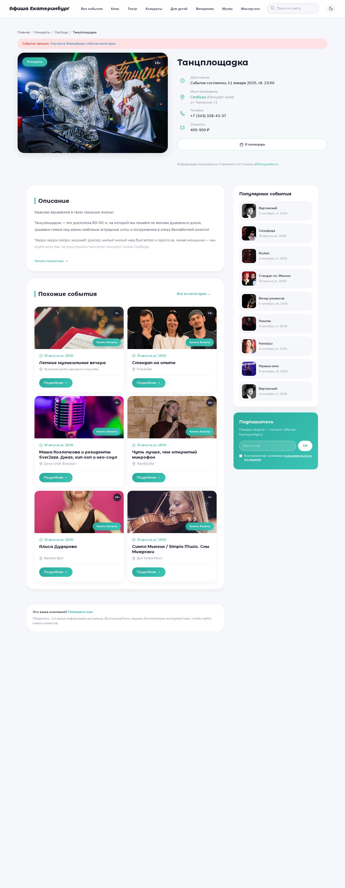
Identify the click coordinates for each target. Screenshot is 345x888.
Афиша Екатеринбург (39, 8)
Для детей (179, 8)
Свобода (61, 32)
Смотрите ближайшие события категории (82, 43)
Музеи (227, 8)
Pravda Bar (144, 369)
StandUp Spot (53, 558)
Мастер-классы (254, 8)
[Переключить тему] (331, 8)
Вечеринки (205, 8)
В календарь (255, 144)
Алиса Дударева (58, 546)
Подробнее (53, 383)
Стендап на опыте (154, 362)
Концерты (154, 8)
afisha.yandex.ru (266, 164)
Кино (115, 8)
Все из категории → (194, 293)
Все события (92, 8)
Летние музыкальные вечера (72, 362)
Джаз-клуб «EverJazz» (60, 464)
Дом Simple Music (149, 558)
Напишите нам (80, 612)
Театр (132, 8)
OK (305, 446)
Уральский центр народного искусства (71, 369)
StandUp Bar (145, 464)
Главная (24, 32)
